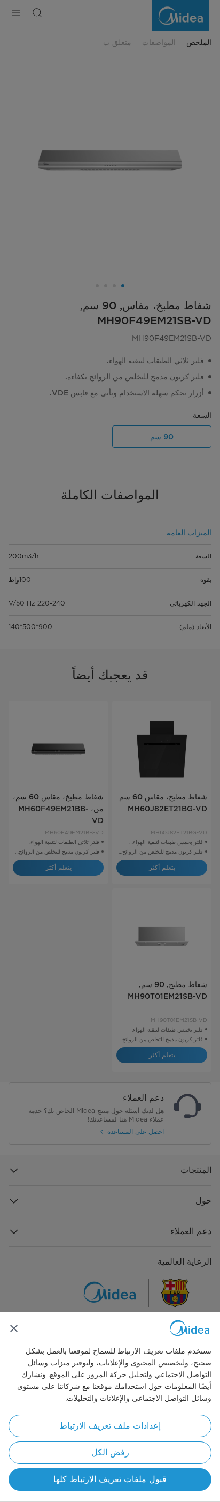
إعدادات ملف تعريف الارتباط (110, 1426)
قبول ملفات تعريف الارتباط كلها (110, 1479)
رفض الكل (110, 1452)
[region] (110, 1407)
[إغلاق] (14, 1328)
